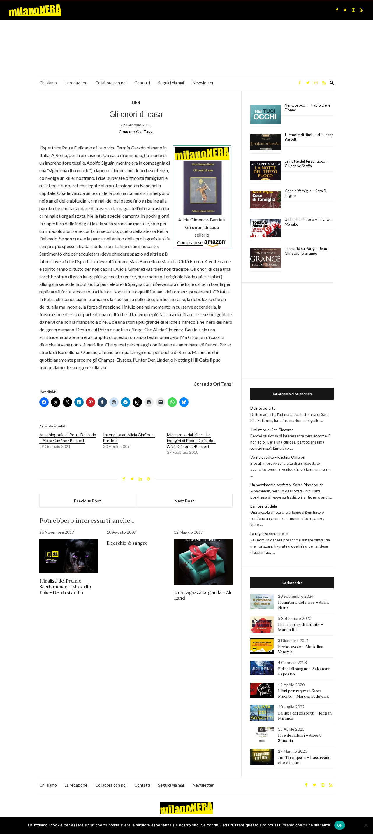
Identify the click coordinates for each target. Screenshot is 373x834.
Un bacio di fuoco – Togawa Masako (308, 221)
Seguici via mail (171, 82)
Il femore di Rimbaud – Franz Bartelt (309, 137)
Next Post (184, 500)
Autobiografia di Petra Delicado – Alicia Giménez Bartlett (67, 437)
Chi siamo (48, 82)
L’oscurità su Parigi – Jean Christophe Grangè (306, 251)
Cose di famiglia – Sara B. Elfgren (306, 193)
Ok (339, 825)
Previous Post (87, 500)
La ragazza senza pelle (269, 533)
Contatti (142, 82)
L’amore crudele (263, 506)
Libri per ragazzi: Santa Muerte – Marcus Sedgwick (303, 693)
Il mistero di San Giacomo (272, 429)
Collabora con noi (110, 82)
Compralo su (190, 242)
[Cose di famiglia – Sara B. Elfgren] (265, 199)
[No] (366, 825)
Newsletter (203, 82)
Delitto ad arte (262, 408)
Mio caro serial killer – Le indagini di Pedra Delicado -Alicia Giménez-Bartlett (191, 440)
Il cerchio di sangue (127, 543)
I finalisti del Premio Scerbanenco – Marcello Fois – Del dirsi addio (65, 586)
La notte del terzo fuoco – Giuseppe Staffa (306, 163)
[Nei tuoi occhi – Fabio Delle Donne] (265, 114)
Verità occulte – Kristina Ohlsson (277, 457)
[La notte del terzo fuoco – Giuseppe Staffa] (265, 170)
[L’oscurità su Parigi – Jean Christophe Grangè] (265, 258)
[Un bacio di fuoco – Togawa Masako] (265, 228)
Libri (136, 102)
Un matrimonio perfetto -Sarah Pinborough (286, 485)
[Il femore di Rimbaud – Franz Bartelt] (265, 142)
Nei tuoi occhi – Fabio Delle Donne (307, 107)
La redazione (76, 82)
